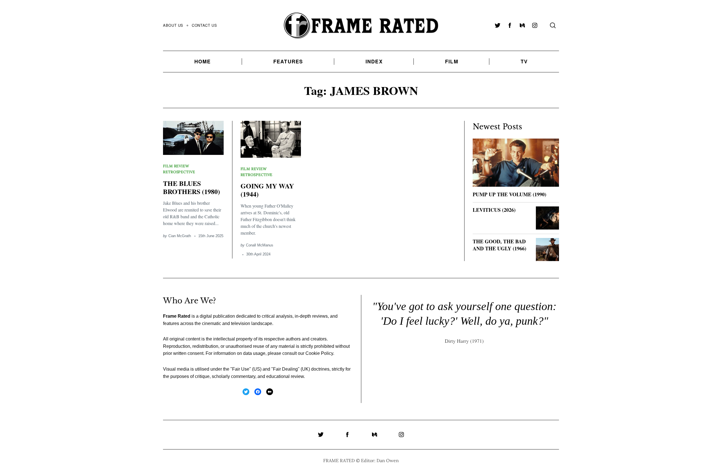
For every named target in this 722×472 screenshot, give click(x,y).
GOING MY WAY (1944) (267, 190)
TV (524, 61)
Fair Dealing (285, 369)
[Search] (553, 25)
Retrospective (179, 172)
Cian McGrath (179, 236)
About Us (173, 25)
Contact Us (204, 25)
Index (374, 61)
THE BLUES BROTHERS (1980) (191, 187)
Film (451, 61)
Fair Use (240, 369)
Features (288, 61)
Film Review (176, 166)
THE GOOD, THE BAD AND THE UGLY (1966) (499, 245)
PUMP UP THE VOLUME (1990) (509, 194)
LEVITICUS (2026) (494, 209)
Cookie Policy (319, 353)
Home (202, 61)
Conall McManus (259, 245)
